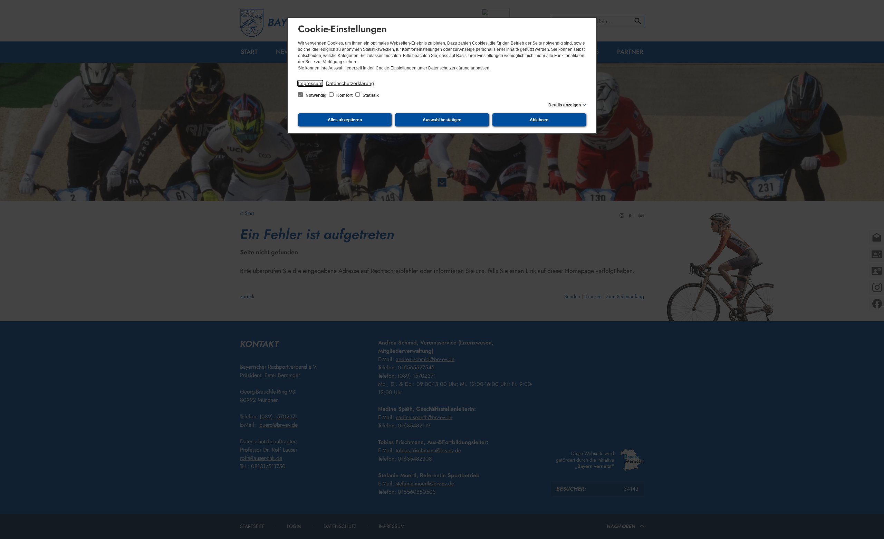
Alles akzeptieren (345, 119)
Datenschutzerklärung (350, 83)
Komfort (344, 95)
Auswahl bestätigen (442, 119)
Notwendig (316, 95)
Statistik (370, 95)
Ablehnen (539, 119)
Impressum (310, 83)
